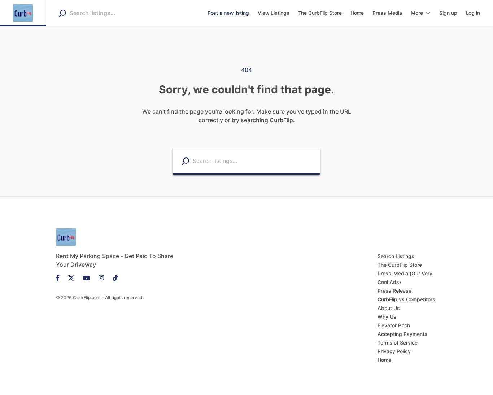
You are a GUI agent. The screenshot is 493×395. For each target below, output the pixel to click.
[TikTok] (113, 277)
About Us (389, 308)
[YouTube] (86, 277)
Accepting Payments (402, 334)
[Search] (62, 13)
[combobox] (115, 13)
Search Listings (396, 256)
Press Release (394, 291)
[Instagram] (101, 277)
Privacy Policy (394, 351)
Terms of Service (398, 342)
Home (384, 360)
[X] (71, 277)
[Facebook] (60, 277)
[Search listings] (185, 161)
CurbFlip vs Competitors (406, 299)
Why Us (387, 317)
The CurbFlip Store (400, 265)
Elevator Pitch (394, 325)
